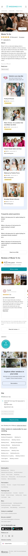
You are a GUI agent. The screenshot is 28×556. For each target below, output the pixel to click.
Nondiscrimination (18, 472)
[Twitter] (5, 536)
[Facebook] (2, 536)
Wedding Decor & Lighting (7, 455)
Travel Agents (4, 458)
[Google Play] (17, 530)
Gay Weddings (4, 487)
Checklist (15, 493)
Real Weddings (13, 507)
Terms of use (4, 476)
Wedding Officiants (5, 445)
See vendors (14, 383)
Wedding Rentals (16, 445)
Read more (4, 66)
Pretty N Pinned (9, 99)
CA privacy (3, 479)
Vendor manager (10, 495)
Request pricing (14, 420)
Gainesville (12, 11)
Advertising (16, 474)
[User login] (26, 7)
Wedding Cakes (15, 450)
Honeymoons (22, 507)
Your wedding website (6, 493)
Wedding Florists (5, 442)
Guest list (21, 493)
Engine (25, 495)
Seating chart (19, 495)
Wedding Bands (13, 447)
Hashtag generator (17, 503)
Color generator (5, 507)
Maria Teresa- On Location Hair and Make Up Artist (13, 124)
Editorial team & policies (7, 472)
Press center (9, 474)
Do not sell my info (21, 476)
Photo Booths (4, 447)
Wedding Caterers (16, 439)
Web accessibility (12, 479)
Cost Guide (4, 497)
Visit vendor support (6, 521)
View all (22, 28)
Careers (3, 474)
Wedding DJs (18, 437)
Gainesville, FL (7, 40)
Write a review (14, 269)
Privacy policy (12, 476)
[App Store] (6, 530)
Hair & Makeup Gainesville (7, 413)
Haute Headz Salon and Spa (13, 149)
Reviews (9, 484)
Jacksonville (4, 11)
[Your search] (2, 15)
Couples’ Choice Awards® (18, 484)
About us (12, 470)
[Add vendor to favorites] (25, 15)
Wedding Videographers (16, 442)
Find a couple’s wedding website (9, 513)
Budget (3, 495)
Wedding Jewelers (14, 458)
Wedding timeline (16, 505)
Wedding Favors (5, 461)
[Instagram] (12, 536)
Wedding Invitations (20, 455)
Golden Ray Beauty (21, 425)
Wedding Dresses (5, 450)
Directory (3, 484)
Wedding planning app (6, 503)
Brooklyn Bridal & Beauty (11, 199)
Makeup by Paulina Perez (12, 173)
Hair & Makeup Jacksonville (8, 411)
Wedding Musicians (14, 453)
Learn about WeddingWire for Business (10, 519)
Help (9, 497)
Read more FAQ (14, 252)
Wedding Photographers (7, 437)
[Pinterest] (9, 536)
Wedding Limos (4, 453)
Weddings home (5, 470)
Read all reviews (13, 329)
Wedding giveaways (6, 505)
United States (8, 543)
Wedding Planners (5, 439)
